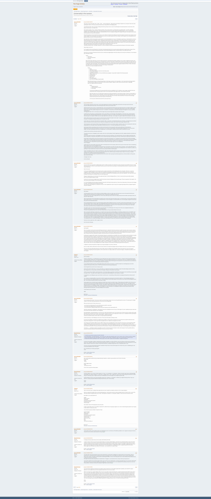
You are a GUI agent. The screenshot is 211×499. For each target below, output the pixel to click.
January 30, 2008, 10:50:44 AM (88, 298)
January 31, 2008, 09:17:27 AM (88, 452)
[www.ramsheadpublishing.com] (74, 258)
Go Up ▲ (137, 497)
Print (136, 487)
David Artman (77, 333)
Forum (120, 4)
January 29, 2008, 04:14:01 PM (88, 254)
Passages (90, 353)
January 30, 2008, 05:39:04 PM (88, 371)
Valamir (76, 254)
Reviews (125, 4)
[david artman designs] (74, 338)
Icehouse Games (92, 352)
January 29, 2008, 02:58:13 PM (88, 189)
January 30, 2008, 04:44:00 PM (88, 356)
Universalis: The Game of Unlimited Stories (90, 295)
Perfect (87, 353)
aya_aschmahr (77, 22)
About (112, 4)
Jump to (123, 491)
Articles (116, 4)
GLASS (88, 352)
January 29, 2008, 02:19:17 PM (88, 102)
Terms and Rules (133, 497)
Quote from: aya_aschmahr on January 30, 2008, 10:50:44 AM (94, 335)
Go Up (74, 487)
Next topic (135, 16)
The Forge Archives (79, 4)
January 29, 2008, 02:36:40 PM (88, 163)
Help (129, 497)
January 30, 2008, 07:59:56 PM (88, 388)
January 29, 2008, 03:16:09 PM (88, 226)
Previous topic (130, 16)
